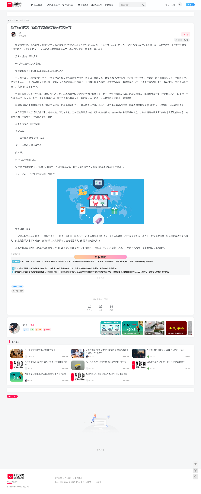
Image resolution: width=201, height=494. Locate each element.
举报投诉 (78, 478)
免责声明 (58, 478)
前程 (19, 33)
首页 (11, 20)
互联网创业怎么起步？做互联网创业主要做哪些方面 (46, 363)
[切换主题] (195, 476)
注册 (173, 5)
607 (27, 329)
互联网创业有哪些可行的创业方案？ (40, 349)
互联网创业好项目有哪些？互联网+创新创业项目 (106, 373)
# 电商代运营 (18, 291)
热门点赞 (12, 396)
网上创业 (20, 20)
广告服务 (68, 478)
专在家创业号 (74, 482)
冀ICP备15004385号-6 (94, 482)
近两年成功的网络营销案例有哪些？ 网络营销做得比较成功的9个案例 (107, 351)
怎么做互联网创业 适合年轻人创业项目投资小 (166, 361)
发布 (191, 4)
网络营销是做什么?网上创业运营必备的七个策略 (45, 373)
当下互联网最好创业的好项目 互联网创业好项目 (106, 361)
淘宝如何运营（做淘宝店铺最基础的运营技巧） (42, 27)
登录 (167, 5)
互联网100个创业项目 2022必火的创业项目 (165, 349)
